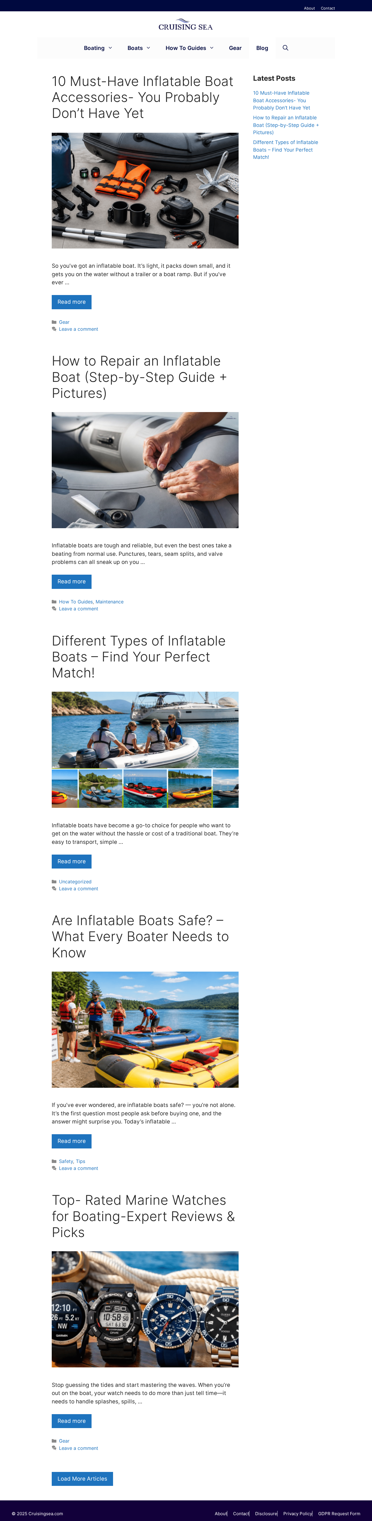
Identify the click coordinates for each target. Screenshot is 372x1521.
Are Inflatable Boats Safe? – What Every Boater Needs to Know (140, 936)
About (309, 8)
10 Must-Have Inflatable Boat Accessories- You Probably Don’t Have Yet (142, 97)
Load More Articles (82, 1478)
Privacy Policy (297, 1513)
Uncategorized (75, 881)
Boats (135, 48)
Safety (66, 1161)
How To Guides (186, 48)
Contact (328, 8)
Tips (80, 1161)
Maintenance (110, 602)
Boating (94, 48)
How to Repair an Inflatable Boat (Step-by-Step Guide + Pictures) (140, 377)
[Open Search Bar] (286, 48)
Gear (235, 48)
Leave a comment (78, 329)
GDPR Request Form (339, 1513)
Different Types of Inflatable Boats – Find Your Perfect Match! (139, 656)
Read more (72, 302)
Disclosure (266, 1513)
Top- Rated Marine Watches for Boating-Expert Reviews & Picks (143, 1216)
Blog (262, 48)
